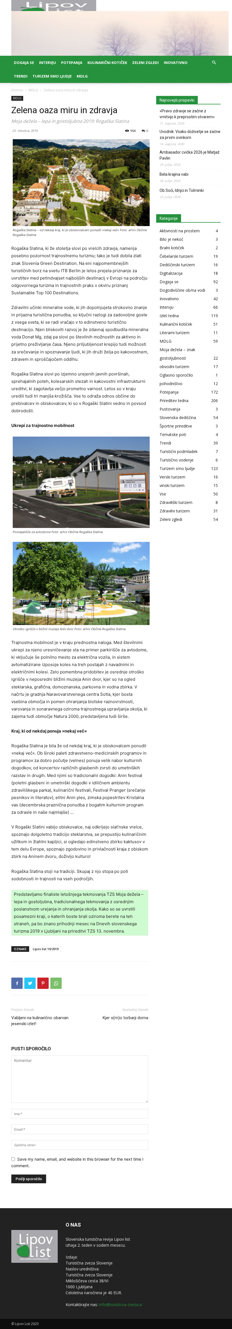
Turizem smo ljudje (52, 76)
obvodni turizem (174, 366)
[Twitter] (30, 983)
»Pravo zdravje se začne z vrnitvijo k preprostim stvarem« (187, 114)
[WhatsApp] (56, 983)
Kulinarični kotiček (107, 62)
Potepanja (71, 62)
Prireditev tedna (174, 400)
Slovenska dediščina (178, 417)
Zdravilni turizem (175, 511)
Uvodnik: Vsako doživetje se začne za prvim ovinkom (190, 134)
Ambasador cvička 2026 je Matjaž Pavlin (190, 155)
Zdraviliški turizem (176, 502)
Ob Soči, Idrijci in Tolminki (182, 190)
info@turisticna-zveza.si (120, 1304)
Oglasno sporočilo (176, 375)
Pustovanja (170, 409)
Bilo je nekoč (171, 239)
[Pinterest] (43, 983)
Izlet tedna (169, 315)
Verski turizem (172, 477)
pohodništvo (171, 383)
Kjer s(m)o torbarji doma (125, 1017)
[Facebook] (17, 983)
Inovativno (176, 62)
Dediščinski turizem (177, 264)
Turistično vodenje (177, 460)
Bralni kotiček (172, 247)
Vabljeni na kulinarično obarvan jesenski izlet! (39, 1020)
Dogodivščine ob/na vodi (182, 290)
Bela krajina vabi (174, 174)
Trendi (20, 76)
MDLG (82, 76)
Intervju (47, 62)
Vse (163, 494)
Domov (17, 90)
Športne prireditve (176, 426)
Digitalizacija (171, 273)
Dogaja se (24, 62)
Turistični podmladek (178, 451)
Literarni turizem (175, 332)
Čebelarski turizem (176, 256)
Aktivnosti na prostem (180, 230)
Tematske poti (173, 434)
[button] (214, 62)
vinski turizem (172, 485)
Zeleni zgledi (145, 62)
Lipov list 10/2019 (46, 949)
